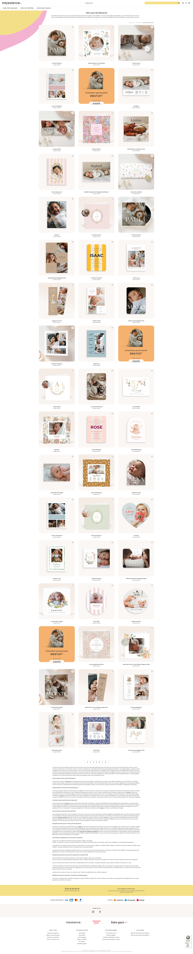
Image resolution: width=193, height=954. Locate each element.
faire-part (68, 781)
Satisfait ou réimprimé (53, 937)
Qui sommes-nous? (111, 933)
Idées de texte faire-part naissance (140, 933)
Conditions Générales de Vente (111, 937)
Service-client (53, 930)
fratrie (101, 808)
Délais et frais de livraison (53, 935)
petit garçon (131, 17)
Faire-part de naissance (77, 17)
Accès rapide (140, 930)
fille (123, 17)
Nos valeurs (82, 941)
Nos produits (82, 935)
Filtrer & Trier (90, 3)
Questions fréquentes (53, 933)
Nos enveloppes (82, 937)
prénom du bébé (62, 817)
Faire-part (138, 22)
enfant (128, 792)
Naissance (131, 22)
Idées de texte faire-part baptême (140, 935)
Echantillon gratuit (82, 943)
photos (67, 803)
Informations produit (82, 930)
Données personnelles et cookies (111, 939)
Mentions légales (111, 935)
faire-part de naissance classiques (89, 831)
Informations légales (111, 930)
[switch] (188, 946)
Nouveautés (82, 933)
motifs (62, 795)
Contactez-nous (54, 939)
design (80, 826)
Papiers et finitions (82, 939)
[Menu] (190, 936)
